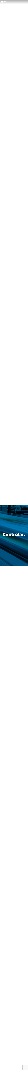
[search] (22, 2)
